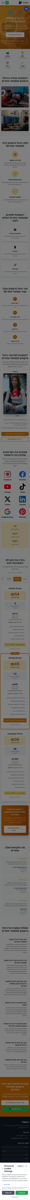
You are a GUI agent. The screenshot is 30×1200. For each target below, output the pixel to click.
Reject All (8, 1193)
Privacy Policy (15, 1197)
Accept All (22, 1193)
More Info (7, 1185)
